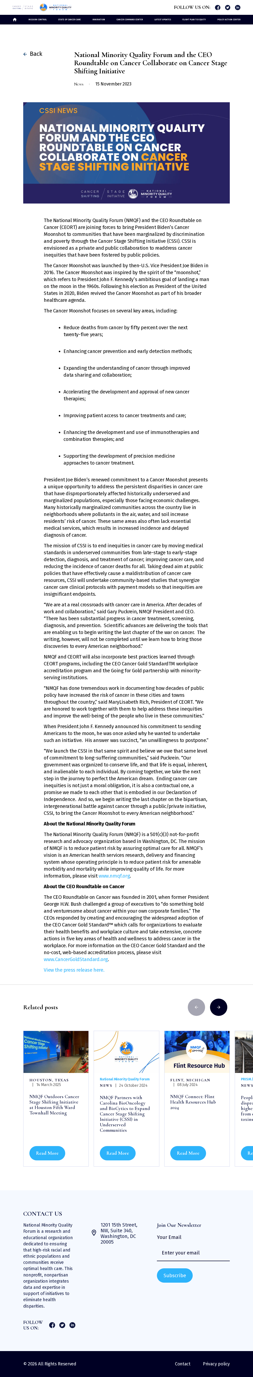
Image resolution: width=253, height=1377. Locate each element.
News (106, 1086)
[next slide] (218, 1007)
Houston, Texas (49, 1080)
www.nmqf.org (114, 876)
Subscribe (175, 1275)
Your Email (169, 1237)
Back (34, 54)
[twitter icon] (227, 7)
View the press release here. (74, 970)
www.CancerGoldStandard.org (76, 959)
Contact (182, 1364)
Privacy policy (216, 1364)
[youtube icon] (237, 7)
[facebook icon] (217, 7)
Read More (47, 1153)
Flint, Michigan (190, 1080)
